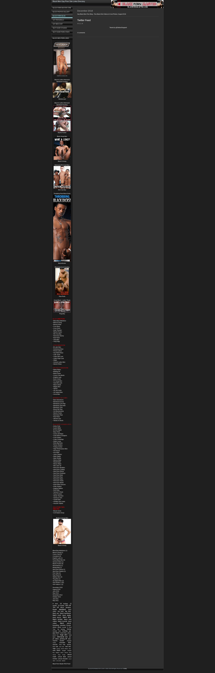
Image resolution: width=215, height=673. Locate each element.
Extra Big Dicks (58, 443)
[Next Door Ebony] (62, 48)
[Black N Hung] (62, 543)
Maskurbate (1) (57, 567)
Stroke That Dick (58, 496)
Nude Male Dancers (59, 484)
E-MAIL (125, 668)
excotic (64, 627)
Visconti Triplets (58, 503)
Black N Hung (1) (58, 552)
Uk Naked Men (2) (58, 581)
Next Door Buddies (59, 467)
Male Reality (57, 458)
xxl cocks (58, 660)
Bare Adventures (58, 400)
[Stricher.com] (62, 97)
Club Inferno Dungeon (60, 435)
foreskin (55, 631)
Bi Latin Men (57, 347)
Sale (54, 648)
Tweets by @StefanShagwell (118, 27)
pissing (69, 644)
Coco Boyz (56, 326)
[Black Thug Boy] (62, 312)
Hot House (56, 451)
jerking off (63, 639)
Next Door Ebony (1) (59, 569)
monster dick (65, 642)
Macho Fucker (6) (58, 563)
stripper (57, 652)
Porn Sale (55, 646)
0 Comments (81, 33)
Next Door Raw (58, 415)
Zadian (63, 660)
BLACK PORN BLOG (59, 16)
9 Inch (55, 604)
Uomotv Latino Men (59, 362)
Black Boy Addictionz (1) (60, 550)
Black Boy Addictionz (59, 321)
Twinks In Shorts (58, 420)
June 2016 (56, 591)
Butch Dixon (57, 373)
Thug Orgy (56, 341)
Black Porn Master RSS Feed (61, 664)
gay (70, 631)
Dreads (68, 625)
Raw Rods (62, 296)
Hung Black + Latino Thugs (62, 300)
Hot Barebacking (58, 411)
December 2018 (57, 587)
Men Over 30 (57, 466)
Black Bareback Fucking (62, 267)
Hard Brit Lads (57, 383)
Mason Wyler (57, 464)
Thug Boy (62, 314)
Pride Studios (57, 486)
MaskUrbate (57, 462)
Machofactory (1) (58, 565)
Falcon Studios (57, 445)
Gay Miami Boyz (58, 353)
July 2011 (55, 599)
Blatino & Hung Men (62, 518)
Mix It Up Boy (62, 190)
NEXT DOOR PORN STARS (61, 32)
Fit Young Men (57, 381)
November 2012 (57, 595)
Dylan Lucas (57, 441)
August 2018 (56, 589)
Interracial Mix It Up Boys (62, 165)
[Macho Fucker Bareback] (62, 261)
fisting (69, 629)
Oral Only (62, 644)
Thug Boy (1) (56, 579)
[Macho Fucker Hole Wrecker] (62, 131)
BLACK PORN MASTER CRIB (62, 8)
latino (69, 638)
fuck (59, 631)
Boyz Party (56, 432)
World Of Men (57, 364)
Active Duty (56, 426)
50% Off (68, 605)
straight (64, 650)
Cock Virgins (57, 437)
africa (62, 607)
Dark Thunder (57, 330)
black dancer (57, 617)
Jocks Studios (57, 454)
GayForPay (63, 633)
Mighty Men (56, 387)
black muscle (62, 621)
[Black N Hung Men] (62, 159)
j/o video (56, 639)
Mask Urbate (57, 385)
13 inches (61, 605)
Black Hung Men (62, 136)
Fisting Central (57, 447)
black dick (67, 617)
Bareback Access (58, 402)
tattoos (66, 652)
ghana (69, 633)
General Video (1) (58, 562)
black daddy (66, 615)
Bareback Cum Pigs (59, 403)
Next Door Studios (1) (59, 571)
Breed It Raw (57, 324)
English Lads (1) (58, 558)
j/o (70, 637)
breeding (56, 625)
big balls (61, 611)
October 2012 (57, 597)
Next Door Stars (58, 479)
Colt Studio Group (58, 513)
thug (59, 654)
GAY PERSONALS (58, 20)
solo (70, 648)
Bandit (55, 609)
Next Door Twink (58, 481)
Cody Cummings (58, 439)
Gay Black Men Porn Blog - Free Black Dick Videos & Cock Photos (97, 14)
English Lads (57, 377)
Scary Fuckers (57, 494)
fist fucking (61, 629)
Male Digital (57, 456)
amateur (68, 607)
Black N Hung (62, 161)
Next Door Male (58, 475)
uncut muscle (63, 659)
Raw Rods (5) (57, 575)
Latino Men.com (58, 356)
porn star (61, 646)
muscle (55, 644)
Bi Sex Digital (57, 430)
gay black (56, 633)
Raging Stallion (58, 488)
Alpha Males (57, 369)
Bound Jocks (57, 511)
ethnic (59, 627)
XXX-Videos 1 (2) (58, 584)
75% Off (56, 607)
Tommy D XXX (57, 498)
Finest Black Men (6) (59, 560)
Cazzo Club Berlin (58, 375)
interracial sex (62, 637)
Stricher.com (62, 99)
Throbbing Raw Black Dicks (62, 193)
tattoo (61, 652)
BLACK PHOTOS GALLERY (61, 12)
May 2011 (56, 600)
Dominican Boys (58, 349)
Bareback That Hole (59, 405)
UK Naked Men (58, 392)
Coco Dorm (56, 328)
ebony (54, 627)
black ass (56, 613)
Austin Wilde (57, 428)
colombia (63, 625)
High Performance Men (60, 449)
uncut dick (62, 657)
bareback (62, 609)
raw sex (68, 646)
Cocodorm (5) (57, 556)
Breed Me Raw (57, 409)
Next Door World (58, 482)
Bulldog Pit (56, 371)
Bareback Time (58, 407)
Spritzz (55, 388)
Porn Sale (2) (57, 573)
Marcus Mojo (57, 460)
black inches (57, 619)
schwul (58, 648)
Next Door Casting (59, 469)
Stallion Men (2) (57, 577)
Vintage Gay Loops (59, 501)
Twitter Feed (84, 20)
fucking (64, 631)
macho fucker (58, 641)
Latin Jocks (56, 354)
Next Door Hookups (59, 473)
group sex (56, 635)
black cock (57, 615)
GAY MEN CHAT (58, 24)
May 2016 (56, 593)
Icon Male (56, 452)
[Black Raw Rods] (62, 294)
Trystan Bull (57, 499)
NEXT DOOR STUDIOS (60, 28)
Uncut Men (56, 394)
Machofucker (62, 263)
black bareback (65, 613)
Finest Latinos (57, 351)
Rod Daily (56, 490)
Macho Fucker (62, 132)
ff (67, 627)
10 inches (64, 604)
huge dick (63, 635)
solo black (56, 650)
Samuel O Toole (58, 492)
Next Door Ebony (58, 336)
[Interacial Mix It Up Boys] (62, 188)
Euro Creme (57, 379)
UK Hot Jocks (57, 390)
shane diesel (64, 648)
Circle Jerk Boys (58, 434)
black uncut (65, 623)
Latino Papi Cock (58, 358)
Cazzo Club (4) (57, 554)
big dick (68, 611)
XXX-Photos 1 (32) (58, 582)
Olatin (55, 360)
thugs (63, 654)
